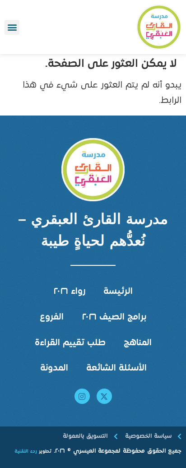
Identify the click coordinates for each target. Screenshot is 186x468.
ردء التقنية (25, 451)
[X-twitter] (104, 396)
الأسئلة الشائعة (116, 368)
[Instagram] (82, 396)
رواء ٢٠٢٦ (69, 292)
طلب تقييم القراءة (70, 343)
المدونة (54, 368)
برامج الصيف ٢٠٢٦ (114, 317)
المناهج (138, 343)
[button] (12, 27)
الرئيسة (118, 292)
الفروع (52, 317)
